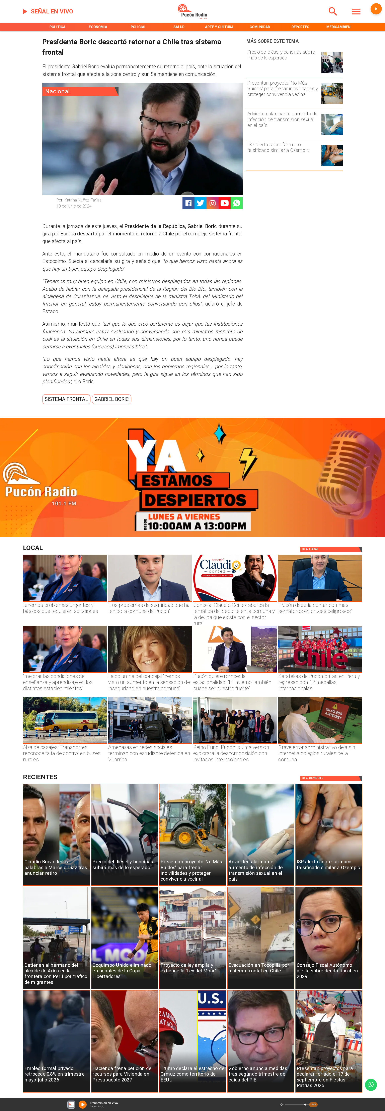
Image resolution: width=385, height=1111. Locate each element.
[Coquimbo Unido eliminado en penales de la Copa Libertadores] (124, 988)
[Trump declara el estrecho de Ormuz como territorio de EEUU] (192, 1092)
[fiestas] (328, 1092)
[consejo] (328, 988)
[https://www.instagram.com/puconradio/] (213, 203)
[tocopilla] (260, 988)
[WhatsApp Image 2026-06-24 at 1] (150, 601)
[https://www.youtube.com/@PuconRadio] (225, 203)
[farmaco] (332, 165)
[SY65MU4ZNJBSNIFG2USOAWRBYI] (150, 743)
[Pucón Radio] (333, 18)
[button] (66, 399)
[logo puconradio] (192, 18)
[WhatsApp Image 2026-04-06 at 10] (235, 743)
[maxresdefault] (235, 672)
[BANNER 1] (192, 536)
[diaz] (56, 885)
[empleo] (56, 1092)
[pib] (260, 1092)
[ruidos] (332, 103)
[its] (332, 134)
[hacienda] (124, 1092)
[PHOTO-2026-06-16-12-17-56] (235, 601)
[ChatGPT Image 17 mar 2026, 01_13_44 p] (320, 743)
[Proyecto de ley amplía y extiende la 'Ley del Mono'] (192, 988)
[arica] (56, 988)
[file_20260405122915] (64, 743)
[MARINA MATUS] (64, 601)
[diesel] (332, 73)
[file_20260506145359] (320, 672)
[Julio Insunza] (320, 601)
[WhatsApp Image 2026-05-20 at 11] (150, 672)
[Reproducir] (376, 8)
